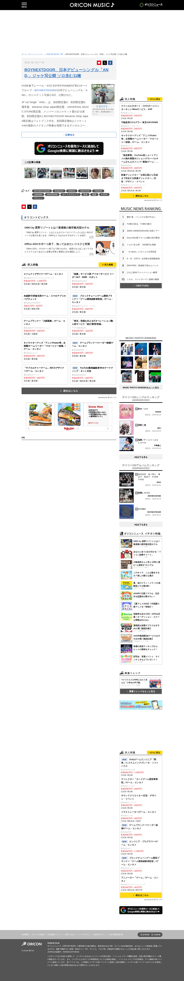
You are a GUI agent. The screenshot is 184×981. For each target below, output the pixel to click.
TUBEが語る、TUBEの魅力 (139, 224)
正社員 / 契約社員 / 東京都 (43, 279)
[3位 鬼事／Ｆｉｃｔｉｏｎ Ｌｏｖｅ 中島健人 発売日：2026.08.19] (140, 450)
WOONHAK (52, 194)
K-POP (104, 194)
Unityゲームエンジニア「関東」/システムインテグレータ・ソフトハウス (139, 762)
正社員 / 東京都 (93, 280)
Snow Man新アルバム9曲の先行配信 (143, 238)
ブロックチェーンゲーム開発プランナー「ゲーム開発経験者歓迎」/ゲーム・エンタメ (140, 861)
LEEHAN (38, 194)
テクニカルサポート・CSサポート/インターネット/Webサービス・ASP (140, 107)
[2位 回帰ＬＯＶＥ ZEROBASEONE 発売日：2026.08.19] (140, 502)
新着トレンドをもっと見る (142, 691)
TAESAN (98, 191)
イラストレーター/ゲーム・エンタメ (138, 812)
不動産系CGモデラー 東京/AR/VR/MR (139, 122)
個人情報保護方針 (116, 934)
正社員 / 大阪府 (44, 327)
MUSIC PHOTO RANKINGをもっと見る (141, 387)
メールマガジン (84, 934)
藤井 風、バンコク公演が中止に (141, 217)
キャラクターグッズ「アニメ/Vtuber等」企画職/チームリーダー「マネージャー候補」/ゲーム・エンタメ (139, 138)
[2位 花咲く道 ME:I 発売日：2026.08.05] (140, 434)
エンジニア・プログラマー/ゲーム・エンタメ (139, 843)
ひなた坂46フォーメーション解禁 (142, 272)
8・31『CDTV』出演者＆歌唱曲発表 (143, 258)
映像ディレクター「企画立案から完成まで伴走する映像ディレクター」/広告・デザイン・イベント (139, 178)
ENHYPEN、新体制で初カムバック (142, 265)
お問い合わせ (70, 934)
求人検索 (108, 264)
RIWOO (71, 191)
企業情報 (157, 935)
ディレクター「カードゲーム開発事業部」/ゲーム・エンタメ (139, 781)
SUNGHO (59, 191)
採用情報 (146, 935)
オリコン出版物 (38, 934)
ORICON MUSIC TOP (54, 54)
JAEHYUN (84, 191)
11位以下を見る (142, 285)
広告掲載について (54, 934)
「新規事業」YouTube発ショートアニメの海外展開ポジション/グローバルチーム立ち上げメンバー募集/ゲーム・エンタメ (139, 159)
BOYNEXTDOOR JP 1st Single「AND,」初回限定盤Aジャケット (103, 110)
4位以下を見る (140, 457)
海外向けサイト (100, 934)
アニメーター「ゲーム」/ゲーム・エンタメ (139, 879)
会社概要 (25, 934)
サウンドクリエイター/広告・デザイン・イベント (138, 797)
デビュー (38, 198)
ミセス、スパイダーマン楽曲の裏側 (143, 279)
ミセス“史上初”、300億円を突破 (141, 244)
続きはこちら (70, 390)
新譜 (94, 194)
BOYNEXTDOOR (44, 90)
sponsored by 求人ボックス (107, 397)
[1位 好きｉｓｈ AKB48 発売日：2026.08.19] (140, 418)
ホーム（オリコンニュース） (33, 54)
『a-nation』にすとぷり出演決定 (141, 252)
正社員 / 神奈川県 (45, 302)
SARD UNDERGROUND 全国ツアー (143, 231)
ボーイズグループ (70, 194)
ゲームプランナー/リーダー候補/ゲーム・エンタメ (139, 827)
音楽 (85, 194)
